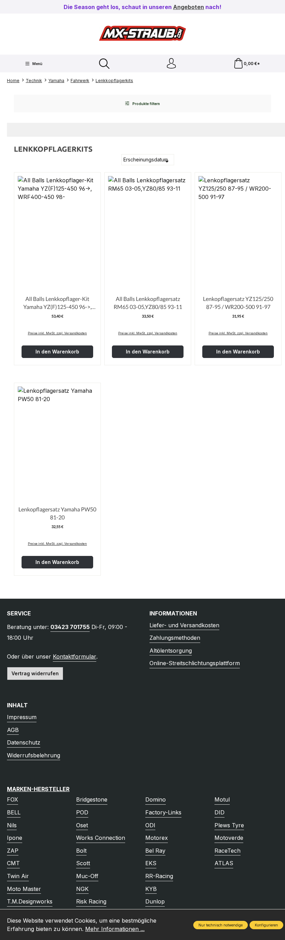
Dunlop (155, 901)
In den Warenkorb (57, 352)
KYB (151, 888)
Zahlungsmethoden (174, 637)
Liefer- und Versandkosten (184, 625)
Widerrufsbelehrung (33, 755)
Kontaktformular (74, 656)
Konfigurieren (266, 925)
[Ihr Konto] (171, 63)
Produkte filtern (145, 104)
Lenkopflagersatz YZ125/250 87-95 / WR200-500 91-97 (238, 302)
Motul (222, 799)
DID (219, 812)
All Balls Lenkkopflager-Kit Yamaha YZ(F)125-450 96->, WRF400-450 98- (57, 303)
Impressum (21, 717)
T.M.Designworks (29, 901)
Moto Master (24, 888)
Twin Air (18, 876)
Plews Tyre (229, 825)
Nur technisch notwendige (220, 925)
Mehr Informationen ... (115, 928)
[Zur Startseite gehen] (142, 33)
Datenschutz (23, 742)
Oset (82, 825)
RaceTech (227, 850)
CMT (13, 863)
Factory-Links (163, 812)
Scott (83, 863)
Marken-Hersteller (38, 789)
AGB (13, 729)
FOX (12, 799)
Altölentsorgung (170, 650)
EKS (150, 863)
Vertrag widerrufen (35, 673)
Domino (155, 799)
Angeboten (188, 6)
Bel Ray (155, 850)
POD (82, 812)
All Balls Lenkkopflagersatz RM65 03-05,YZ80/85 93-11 (148, 302)
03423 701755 (70, 626)
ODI (150, 825)
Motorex (156, 837)
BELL (14, 812)
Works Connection (100, 837)
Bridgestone (91, 799)
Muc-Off (87, 876)
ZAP (12, 850)
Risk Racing (91, 901)
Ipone (14, 837)
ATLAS (223, 863)
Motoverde (228, 837)
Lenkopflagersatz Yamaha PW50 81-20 (57, 513)
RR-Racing (159, 876)
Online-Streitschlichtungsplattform (194, 663)
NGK (82, 888)
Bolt (81, 850)
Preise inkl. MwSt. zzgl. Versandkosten (57, 333)
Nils (12, 825)
